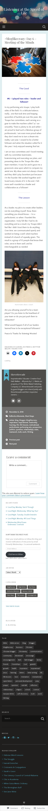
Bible (5, 643)
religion (19, 689)
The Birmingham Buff (13, 788)
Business (19, 647)
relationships (29, 430)
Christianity (23, 651)
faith (19, 660)
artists (11, 420)
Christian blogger (9, 651)
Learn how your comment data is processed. (23, 494)
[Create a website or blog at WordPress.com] (24, 803)
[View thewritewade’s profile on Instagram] (13, 738)
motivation (25, 677)
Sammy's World (27, 591)
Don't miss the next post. (17, 535)
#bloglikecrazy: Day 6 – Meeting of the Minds (20, 40)
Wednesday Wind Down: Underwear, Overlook (17, 523)
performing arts (26, 427)
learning (12, 425)
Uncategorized (32, 595)
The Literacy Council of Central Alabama (21, 775)
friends (5, 664)
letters (22, 673)
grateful (33, 664)
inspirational (23, 423)
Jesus (5, 673)
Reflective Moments (16, 416)
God (25, 664)
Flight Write (22, 587)
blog (16, 420)
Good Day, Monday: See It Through (21, 507)
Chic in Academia (11, 779)
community (7, 656)
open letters (7, 681)
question (19, 430)
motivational (34, 425)
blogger (22, 420)
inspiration (13, 423)
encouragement (9, 660)
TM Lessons (20, 595)
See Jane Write (8, 694)
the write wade (12, 606)
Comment (33, 484)
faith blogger (29, 660)
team (36, 430)
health (14, 668)
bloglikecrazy (31, 420)
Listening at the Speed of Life (24, 11)
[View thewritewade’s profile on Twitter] (9, 738)
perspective (37, 427)
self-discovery (22, 694)
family (39, 660)
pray (37, 681)
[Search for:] (24, 718)
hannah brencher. (11, 763)
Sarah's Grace (9, 771)
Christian (29, 647)
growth (5, 668)
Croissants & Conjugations (15, 767)
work (24, 432)
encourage (30, 656)
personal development (24, 681)
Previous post (14, 440)
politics (12, 430)
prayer (5, 685)
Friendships (16, 664)
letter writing (32, 673)
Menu (4, 26)
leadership (33, 423)
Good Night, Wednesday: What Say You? (23, 511)
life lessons (24, 425)
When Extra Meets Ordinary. (16, 783)
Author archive (13, 400)
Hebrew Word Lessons (13, 755)
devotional (19, 656)
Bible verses (14, 643)
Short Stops (29, 416)
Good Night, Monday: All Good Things (22, 519)
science (36, 689)
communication (36, 651)
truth (20, 432)
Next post (13, 444)
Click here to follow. (15, 554)
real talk (24, 685)
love (16, 677)
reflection (33, 685)
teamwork (13, 432)
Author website (19, 400)
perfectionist (14, 427)
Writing (30, 432)
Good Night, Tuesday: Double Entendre (22, 515)
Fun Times (32, 587)
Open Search (43, 27)
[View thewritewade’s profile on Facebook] (5, 738)
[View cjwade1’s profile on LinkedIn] (18, 738)
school (27, 689)
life (18, 425)
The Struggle (9, 759)
